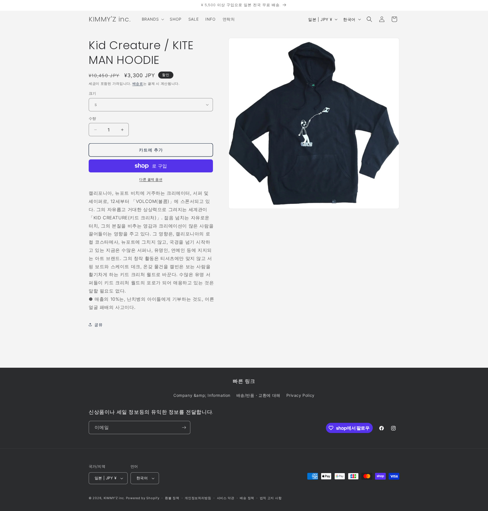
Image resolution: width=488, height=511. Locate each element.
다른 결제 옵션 (150, 179)
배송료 (137, 83)
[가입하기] (184, 427)
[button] (152, 19)
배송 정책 (247, 498)
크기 (92, 93)
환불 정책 (172, 498)
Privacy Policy (300, 395)
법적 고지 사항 (271, 498)
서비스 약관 (225, 498)
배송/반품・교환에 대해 (258, 395)
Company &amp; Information (201, 395)
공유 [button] (98, 324)
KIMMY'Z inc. (114, 498)
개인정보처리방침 (198, 498)
